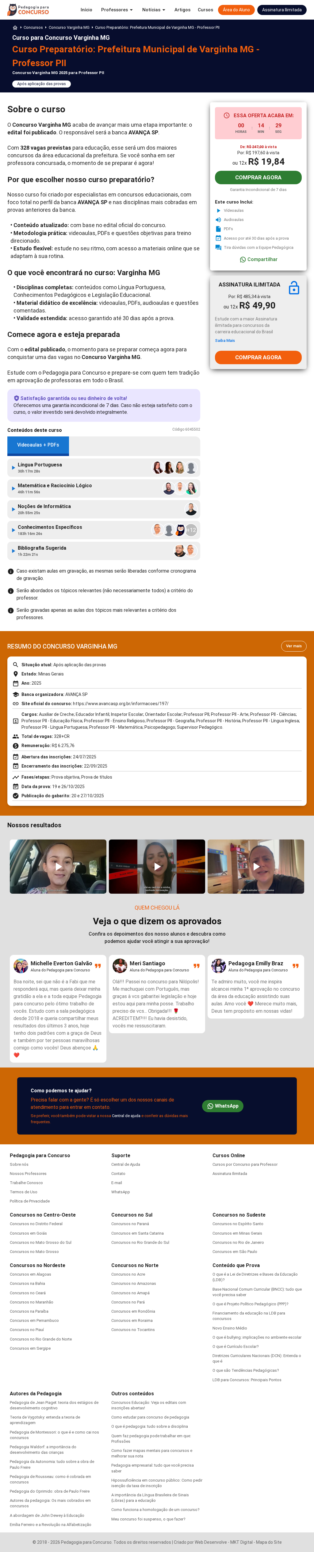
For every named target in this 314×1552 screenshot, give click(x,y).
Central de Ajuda (125, 1164)
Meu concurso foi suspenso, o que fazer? (148, 1519)
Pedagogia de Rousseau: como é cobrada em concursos (50, 1479)
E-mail (116, 1182)
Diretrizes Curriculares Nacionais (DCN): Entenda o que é (257, 1358)
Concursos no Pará (128, 1302)
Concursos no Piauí (27, 1329)
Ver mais (294, 646)
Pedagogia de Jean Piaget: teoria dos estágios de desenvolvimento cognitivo (54, 1405)
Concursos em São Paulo (235, 1251)
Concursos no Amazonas (133, 1283)
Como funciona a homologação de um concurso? (155, 1509)
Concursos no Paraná (130, 1223)
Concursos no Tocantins (133, 1329)
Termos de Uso (23, 1192)
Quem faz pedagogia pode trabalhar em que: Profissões (151, 1439)
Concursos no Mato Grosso (34, 1251)
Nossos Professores (28, 1173)
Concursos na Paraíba (29, 1311)
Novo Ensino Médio (230, 1328)
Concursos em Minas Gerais (237, 1233)
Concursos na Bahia (27, 1283)
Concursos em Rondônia (133, 1311)
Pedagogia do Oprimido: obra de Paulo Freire (50, 1491)
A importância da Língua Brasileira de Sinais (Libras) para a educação (150, 1498)
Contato (118, 1173)
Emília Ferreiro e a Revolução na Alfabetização (50, 1524)
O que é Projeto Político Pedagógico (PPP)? (251, 1304)
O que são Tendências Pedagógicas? (246, 1370)
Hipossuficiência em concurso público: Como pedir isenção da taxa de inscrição (156, 1483)
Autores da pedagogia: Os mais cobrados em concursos (50, 1503)
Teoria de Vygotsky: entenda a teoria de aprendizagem (45, 1420)
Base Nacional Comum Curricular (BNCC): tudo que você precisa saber (257, 1292)
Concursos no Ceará (28, 1293)
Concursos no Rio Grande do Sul (140, 1242)
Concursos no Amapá (130, 1293)
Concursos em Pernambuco (34, 1320)
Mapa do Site (269, 1542)
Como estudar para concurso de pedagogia (150, 1417)
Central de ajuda (126, 1115)
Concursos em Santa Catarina (137, 1233)
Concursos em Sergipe (30, 1348)
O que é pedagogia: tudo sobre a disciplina (149, 1426)
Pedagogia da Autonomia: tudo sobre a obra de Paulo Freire (52, 1464)
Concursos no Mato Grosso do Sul (40, 1242)
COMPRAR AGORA (258, 177)
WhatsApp (227, 1106)
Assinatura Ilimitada (230, 1173)
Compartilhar (262, 259)
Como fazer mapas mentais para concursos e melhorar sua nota (151, 1453)
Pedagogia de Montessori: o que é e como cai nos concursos (54, 1435)
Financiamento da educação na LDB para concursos (249, 1316)
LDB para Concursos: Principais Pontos (247, 1380)
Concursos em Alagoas (30, 1274)
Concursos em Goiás (28, 1233)
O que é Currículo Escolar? (236, 1346)
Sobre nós (19, 1164)
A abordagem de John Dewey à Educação (47, 1515)
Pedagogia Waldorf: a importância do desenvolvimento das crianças (43, 1450)
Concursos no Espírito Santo (238, 1223)
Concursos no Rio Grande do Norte (41, 1339)
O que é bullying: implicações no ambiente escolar (257, 1337)
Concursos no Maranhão (31, 1302)
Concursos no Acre (128, 1274)
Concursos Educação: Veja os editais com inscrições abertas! (148, 1405)
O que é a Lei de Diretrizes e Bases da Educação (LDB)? (255, 1277)
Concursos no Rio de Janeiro (238, 1242)
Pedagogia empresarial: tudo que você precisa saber (152, 1468)
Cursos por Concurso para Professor (245, 1164)
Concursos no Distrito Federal (36, 1223)
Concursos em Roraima (132, 1320)
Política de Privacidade (30, 1201)
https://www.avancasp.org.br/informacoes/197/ (121, 703)
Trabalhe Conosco (26, 1182)
